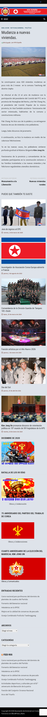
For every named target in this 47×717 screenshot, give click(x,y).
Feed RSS (7, 654)
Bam (23, 713)
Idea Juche (5, 28)
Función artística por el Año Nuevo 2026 (18, 349)
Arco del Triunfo (8, 694)
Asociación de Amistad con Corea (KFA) (29, 711)
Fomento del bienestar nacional (14, 603)
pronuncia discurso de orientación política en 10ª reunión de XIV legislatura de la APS (23, 427)
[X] (43, 2)
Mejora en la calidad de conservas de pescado (20, 611)
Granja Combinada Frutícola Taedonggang (18, 615)
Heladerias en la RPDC (10, 607)
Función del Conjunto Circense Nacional (17, 690)
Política (28, 28)
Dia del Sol (6, 387)
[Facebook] (41, 2)
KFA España (18, 42)
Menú (6, 19)
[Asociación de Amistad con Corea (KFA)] (23, 11)
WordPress (16, 713)
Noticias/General (17, 28)
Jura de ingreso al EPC (11, 229)
